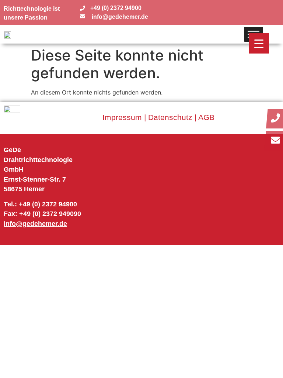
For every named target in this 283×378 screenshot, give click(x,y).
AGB (206, 117)
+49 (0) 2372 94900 (48, 204)
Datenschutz (170, 117)
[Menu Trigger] (259, 43)
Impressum (122, 117)
